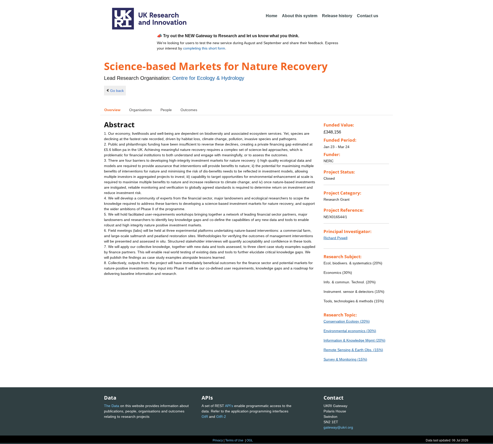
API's (229, 406)
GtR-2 (221, 416)
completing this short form (204, 48)
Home (271, 16)
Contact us (367, 16)
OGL (249, 440)
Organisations (140, 110)
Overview (112, 110)
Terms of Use (234, 440)
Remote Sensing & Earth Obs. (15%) (353, 350)
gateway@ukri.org (338, 427)
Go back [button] (117, 91)
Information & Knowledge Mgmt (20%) (354, 340)
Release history (337, 16)
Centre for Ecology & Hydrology (208, 78)
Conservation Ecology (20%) (347, 321)
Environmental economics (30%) (350, 331)
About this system (299, 16)
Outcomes (189, 110)
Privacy (218, 440)
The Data (111, 406)
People (166, 110)
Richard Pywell (335, 238)
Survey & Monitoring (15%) (345, 359)
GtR (205, 416)
